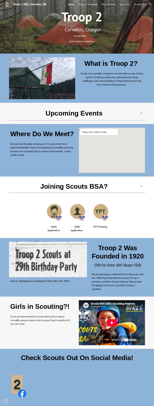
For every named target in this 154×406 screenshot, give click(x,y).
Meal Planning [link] (108, 4)
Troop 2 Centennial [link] (87, 4)
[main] (77, 27)
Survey (99, 285)
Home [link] (71, 4)
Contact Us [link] (139, 4)
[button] (150, 4)
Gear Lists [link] (125, 4)
